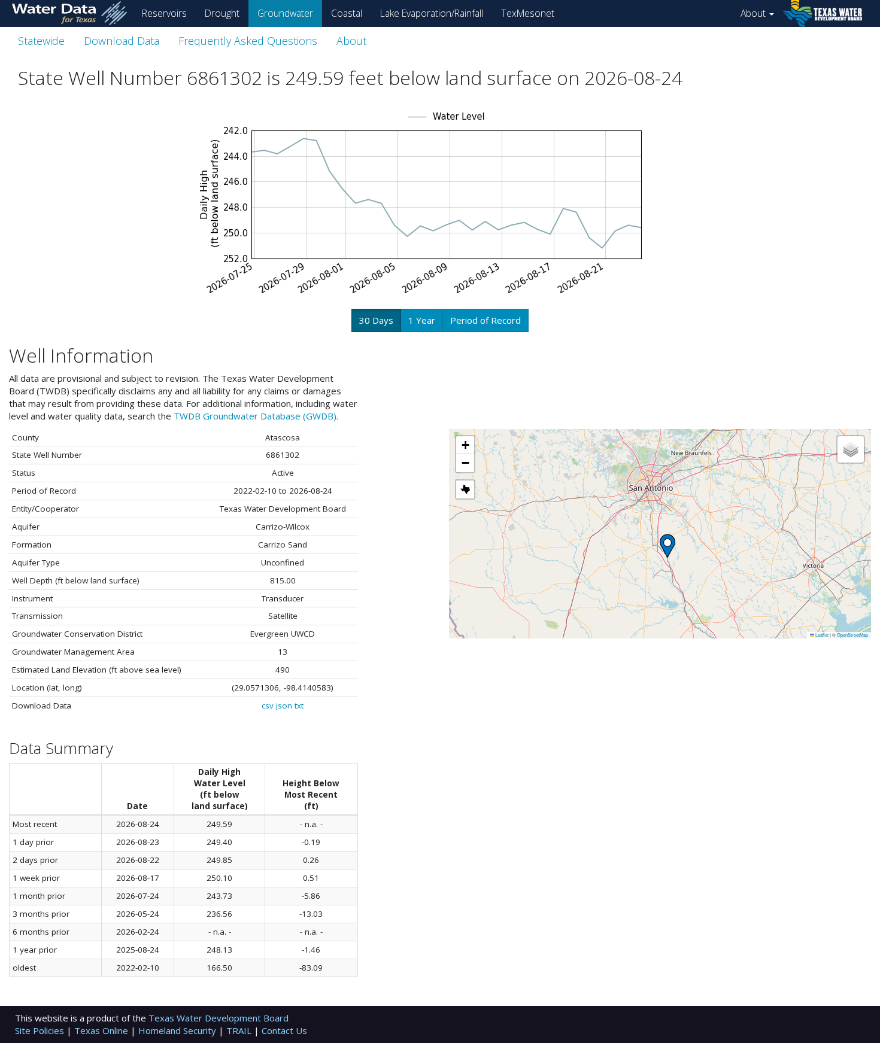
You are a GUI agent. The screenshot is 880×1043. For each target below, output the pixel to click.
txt (299, 705)
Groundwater (285, 13)
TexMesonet (527, 13)
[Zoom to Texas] (465, 489)
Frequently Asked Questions (247, 41)
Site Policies (40, 1030)
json (284, 705)
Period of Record (485, 320)
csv (268, 705)
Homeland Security (178, 1030)
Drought (222, 13)
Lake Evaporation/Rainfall (431, 13)
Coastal (346, 13)
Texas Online (102, 1030)
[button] (667, 546)
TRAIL (240, 1030)
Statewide (41, 41)
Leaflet (821, 634)
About (754, 13)
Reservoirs (164, 13)
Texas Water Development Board (218, 1018)
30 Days (376, 320)
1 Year (421, 320)
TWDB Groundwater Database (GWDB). (256, 416)
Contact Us (284, 1030)
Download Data (121, 41)
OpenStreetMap (852, 634)
